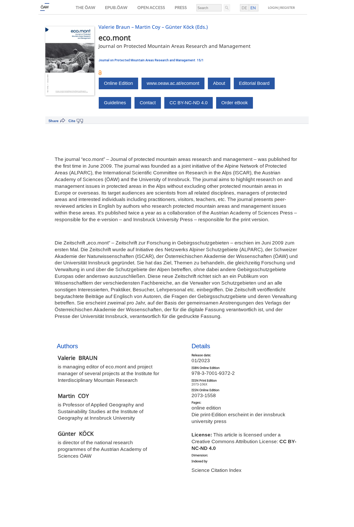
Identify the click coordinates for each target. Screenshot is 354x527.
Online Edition (118, 83)
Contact (148, 102)
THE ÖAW (85, 8)
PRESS (181, 8)
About (219, 83)
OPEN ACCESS (151, 8)
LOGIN (273, 7)
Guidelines (115, 102)
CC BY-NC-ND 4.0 (188, 102)
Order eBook (234, 102)
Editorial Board (254, 83)
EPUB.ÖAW (116, 8)
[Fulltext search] (226, 7)
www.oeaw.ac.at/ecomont (173, 83)
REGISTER (287, 7)
